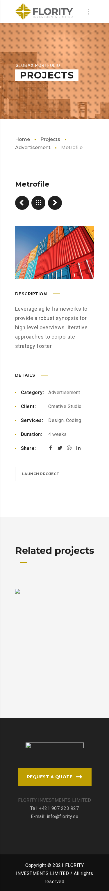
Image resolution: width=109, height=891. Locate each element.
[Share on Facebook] (50, 448)
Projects (50, 139)
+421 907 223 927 (59, 808)
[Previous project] (22, 203)
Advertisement (64, 392)
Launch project (40, 474)
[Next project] (55, 203)
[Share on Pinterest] (69, 448)
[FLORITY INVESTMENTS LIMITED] (44, 11)
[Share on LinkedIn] (78, 448)
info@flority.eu (62, 816)
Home (22, 139)
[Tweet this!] (60, 448)
